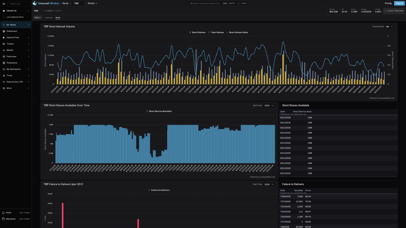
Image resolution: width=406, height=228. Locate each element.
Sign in (399, 3)
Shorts (58, 18)
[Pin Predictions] (28, 63)
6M (387, 26)
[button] (394, 11)
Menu (36, 18)
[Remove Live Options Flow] (29, 17)
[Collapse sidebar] (3, 3)
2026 (267, 105)
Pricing (388, 3)
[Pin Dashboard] (28, 31)
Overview (48, 18)
